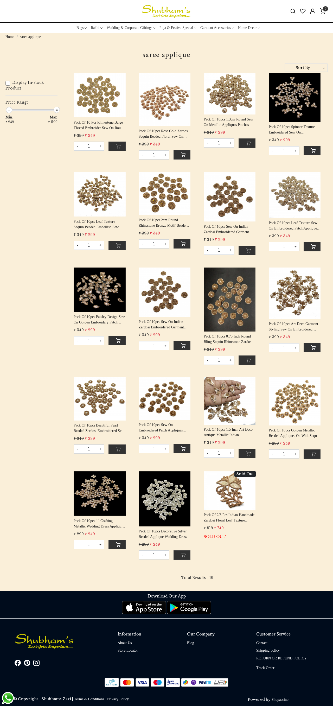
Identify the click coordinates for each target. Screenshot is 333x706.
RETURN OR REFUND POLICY (281, 658)
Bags (80, 28)
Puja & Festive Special (176, 28)
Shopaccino (280, 700)
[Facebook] (18, 664)
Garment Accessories (215, 28)
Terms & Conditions (89, 699)
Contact (261, 643)
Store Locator (128, 650)
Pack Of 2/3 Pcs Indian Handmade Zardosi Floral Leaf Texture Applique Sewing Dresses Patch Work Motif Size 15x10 (229, 518)
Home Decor (247, 28)
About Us (125, 643)
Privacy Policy (118, 699)
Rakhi (95, 28)
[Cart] (116, 146)
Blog (190, 643)
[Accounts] (313, 11)
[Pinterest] (27, 664)
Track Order (265, 668)
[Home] (166, 11)
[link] (293, 11)
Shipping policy (268, 650)
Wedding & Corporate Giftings (129, 28)
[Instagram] (36, 664)
